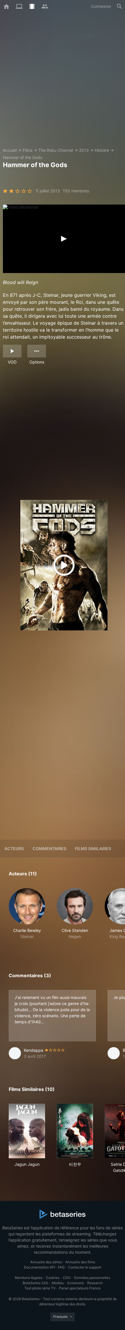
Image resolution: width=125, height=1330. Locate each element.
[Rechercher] (119, 6)
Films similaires (93, 848)
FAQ (61, 1267)
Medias (58, 1283)
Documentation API (39, 1267)
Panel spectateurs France (80, 1288)
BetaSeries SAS (35, 1283)
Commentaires (49, 848)
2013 (84, 150)
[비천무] (75, 1131)
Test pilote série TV (40, 1288)
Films (27, 150)
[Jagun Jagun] (27, 1131)
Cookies (52, 1277)
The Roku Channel (55, 150)
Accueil (10, 150)
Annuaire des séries (46, 1262)
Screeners (75, 1283)
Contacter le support (84, 1267)
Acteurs (14, 848)
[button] (27, 917)
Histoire (102, 150)
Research (95, 1283)
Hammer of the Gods (22, 157)
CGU (67, 1277)
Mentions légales (28, 1277)
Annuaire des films (80, 1262)
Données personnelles (92, 1277)
